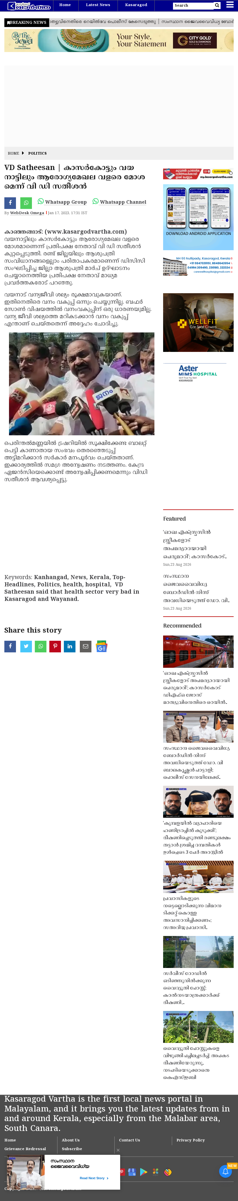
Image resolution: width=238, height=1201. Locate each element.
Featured (174, 519)
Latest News (98, 5)
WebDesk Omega (27, 213)
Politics (37, 154)
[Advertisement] (119, 106)
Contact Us (129, 1140)
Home (65, 5)
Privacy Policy (190, 1140)
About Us (71, 1140)
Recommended (182, 626)
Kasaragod (136, 5)
